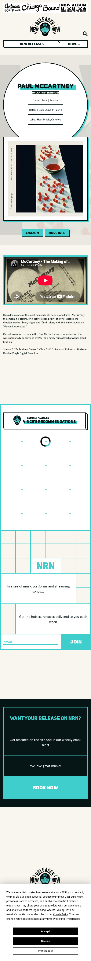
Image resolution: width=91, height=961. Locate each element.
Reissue (54, 100)
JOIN (76, 641)
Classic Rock (40, 100)
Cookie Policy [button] (60, 914)
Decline (45, 941)
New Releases (32, 44)
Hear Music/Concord (49, 119)
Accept (45, 931)
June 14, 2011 (53, 109)
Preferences (45, 951)
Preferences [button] (73, 918)
